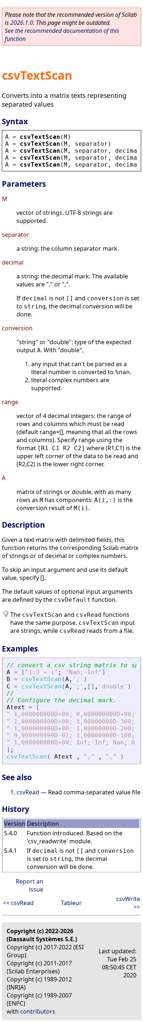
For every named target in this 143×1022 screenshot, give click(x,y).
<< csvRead (18, 903)
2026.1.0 (21, 23)
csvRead (27, 792)
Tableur (71, 903)
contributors (37, 1011)
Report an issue (29, 885)
